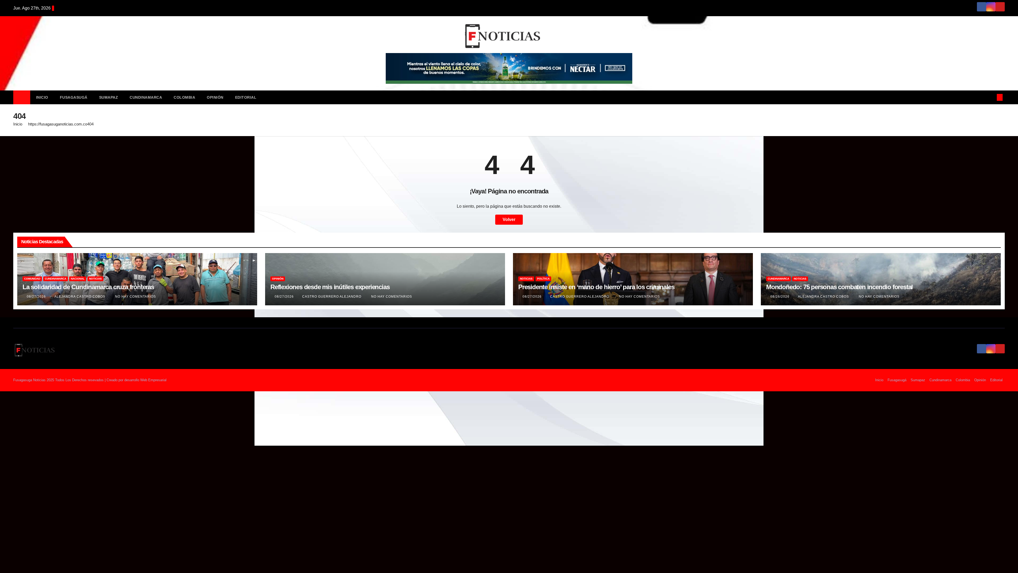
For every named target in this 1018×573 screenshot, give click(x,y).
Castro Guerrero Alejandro (332, 296)
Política (543, 278)
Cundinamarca (146, 97)
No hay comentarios (135, 296)
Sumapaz (108, 97)
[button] (991, 97)
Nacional (78, 278)
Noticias (95, 278)
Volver (509, 219)
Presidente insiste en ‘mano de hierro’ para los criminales (596, 286)
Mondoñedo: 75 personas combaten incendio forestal (839, 286)
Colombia (184, 97)
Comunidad (32, 278)
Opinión (215, 97)
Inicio (42, 97)
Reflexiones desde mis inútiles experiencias (329, 286)
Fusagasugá (73, 97)
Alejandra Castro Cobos (80, 296)
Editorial (246, 97)
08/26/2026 (780, 296)
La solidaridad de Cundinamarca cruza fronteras (88, 286)
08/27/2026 (37, 296)
